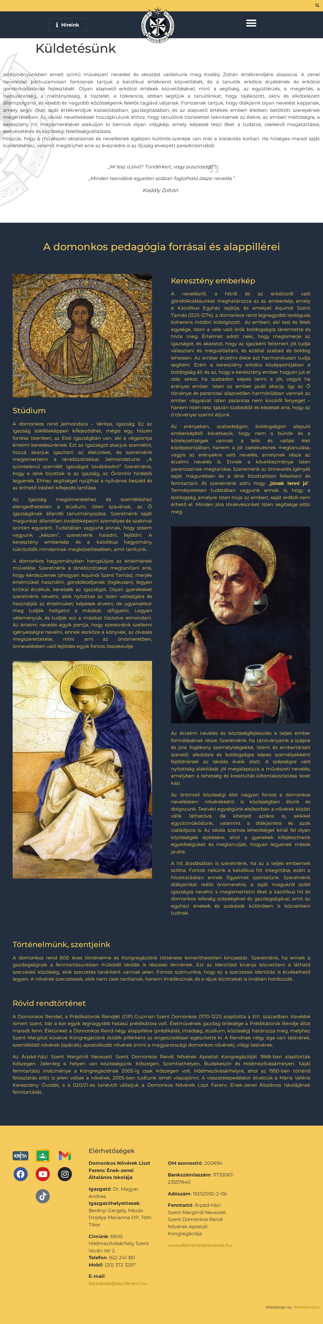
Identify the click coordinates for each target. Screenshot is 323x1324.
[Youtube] (43, 1174)
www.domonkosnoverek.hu (200, 1245)
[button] (251, 23)
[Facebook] (21, 1174)
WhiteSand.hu (306, 1307)
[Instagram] (65, 1174)
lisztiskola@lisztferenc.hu (118, 1283)
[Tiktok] (43, 1196)
